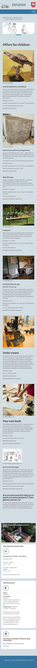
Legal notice (7, 660)
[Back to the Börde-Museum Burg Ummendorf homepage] (14, 4)
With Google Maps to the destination (13, 643)
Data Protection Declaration (20, 660)
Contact (31, 660)
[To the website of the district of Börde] (32, 4)
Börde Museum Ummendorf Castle (12, 17)
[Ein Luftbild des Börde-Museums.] (18, 532)
